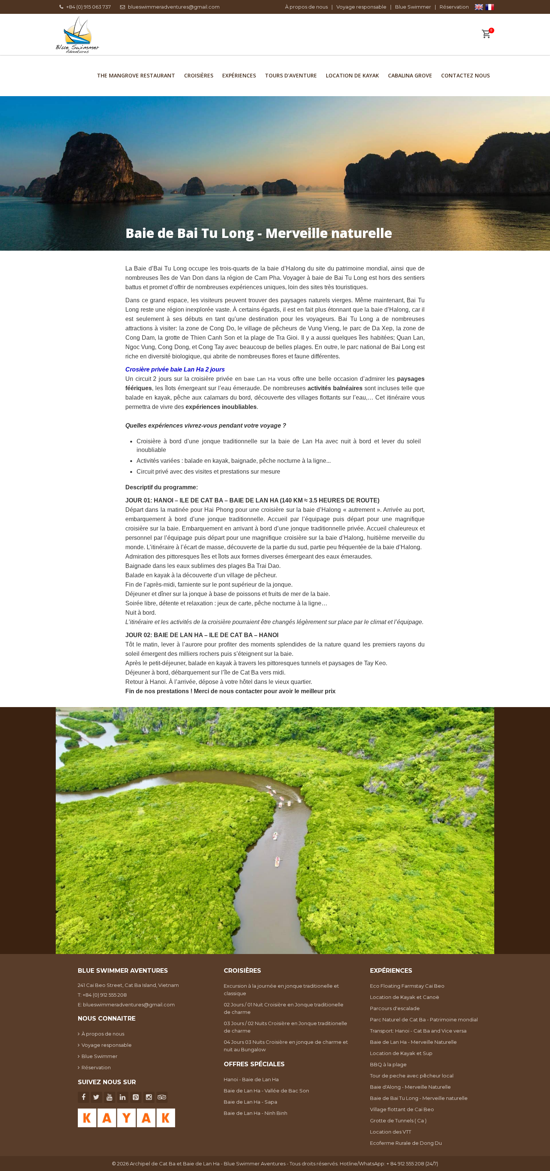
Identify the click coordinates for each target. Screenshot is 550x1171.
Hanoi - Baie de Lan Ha (251, 1079)
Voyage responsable (361, 7)
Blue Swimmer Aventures (254, 1164)
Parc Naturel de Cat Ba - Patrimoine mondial (424, 1019)
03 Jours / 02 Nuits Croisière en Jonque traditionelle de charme (285, 1027)
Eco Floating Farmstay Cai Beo (407, 986)
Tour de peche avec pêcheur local (411, 1076)
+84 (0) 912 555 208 (105, 995)
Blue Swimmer (413, 7)
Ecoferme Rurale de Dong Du (406, 1143)
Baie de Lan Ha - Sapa (250, 1102)
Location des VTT (390, 1132)
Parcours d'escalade (395, 1008)
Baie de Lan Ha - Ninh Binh (255, 1113)
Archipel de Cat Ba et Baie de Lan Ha (175, 1164)
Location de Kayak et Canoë (404, 997)
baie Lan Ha (259, 378)
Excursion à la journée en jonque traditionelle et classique (281, 989)
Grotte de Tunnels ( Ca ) (398, 1120)
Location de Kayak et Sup (401, 1053)
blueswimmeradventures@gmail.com (174, 7)
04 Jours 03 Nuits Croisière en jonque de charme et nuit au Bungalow (286, 1045)
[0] (486, 35)
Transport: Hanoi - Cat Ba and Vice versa (418, 1031)
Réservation (454, 7)
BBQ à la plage (388, 1064)
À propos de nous (306, 7)
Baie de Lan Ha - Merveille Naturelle (413, 1042)
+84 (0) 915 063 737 (88, 7)
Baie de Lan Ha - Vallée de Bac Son (266, 1091)
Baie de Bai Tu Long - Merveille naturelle (419, 1098)
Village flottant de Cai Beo (402, 1109)
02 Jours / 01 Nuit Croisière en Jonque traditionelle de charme (283, 1008)
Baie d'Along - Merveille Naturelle (410, 1087)
